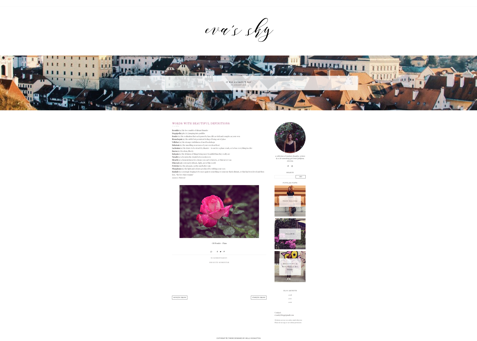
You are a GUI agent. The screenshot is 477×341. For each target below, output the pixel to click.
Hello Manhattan (253, 338)
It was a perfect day (238, 81)
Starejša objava (258, 297)
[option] (238, 83)
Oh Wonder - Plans (219, 243)
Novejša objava (179, 297)
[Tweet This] (219, 251)
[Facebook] (288, 166)
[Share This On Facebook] (216, 251)
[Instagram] (292, 166)
